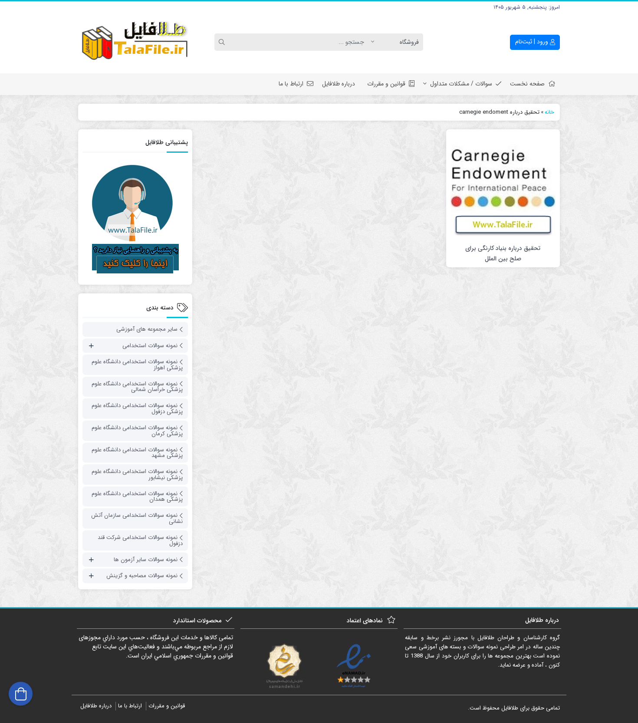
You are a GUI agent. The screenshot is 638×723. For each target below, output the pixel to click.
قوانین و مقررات (386, 84)
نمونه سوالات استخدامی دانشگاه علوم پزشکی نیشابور (137, 474)
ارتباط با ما (291, 84)
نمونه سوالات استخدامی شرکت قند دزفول (140, 540)
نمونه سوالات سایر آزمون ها (146, 559)
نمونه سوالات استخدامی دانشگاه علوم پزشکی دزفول (137, 408)
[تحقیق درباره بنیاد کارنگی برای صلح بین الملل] (503, 186)
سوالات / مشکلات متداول (461, 84)
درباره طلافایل (338, 84)
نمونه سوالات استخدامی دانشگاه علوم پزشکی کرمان (137, 430)
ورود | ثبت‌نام (532, 41)
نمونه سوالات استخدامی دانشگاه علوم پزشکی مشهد (137, 452)
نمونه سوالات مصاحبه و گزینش (142, 575)
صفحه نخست (527, 84)
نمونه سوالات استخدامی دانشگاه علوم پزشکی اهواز (137, 364)
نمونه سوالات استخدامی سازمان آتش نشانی (137, 518)
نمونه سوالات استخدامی (150, 345)
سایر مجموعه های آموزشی (147, 329)
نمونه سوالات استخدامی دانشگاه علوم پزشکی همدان (137, 496)
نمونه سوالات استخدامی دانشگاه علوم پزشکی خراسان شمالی (137, 386)
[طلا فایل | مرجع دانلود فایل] (135, 42)
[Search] (223, 42)
